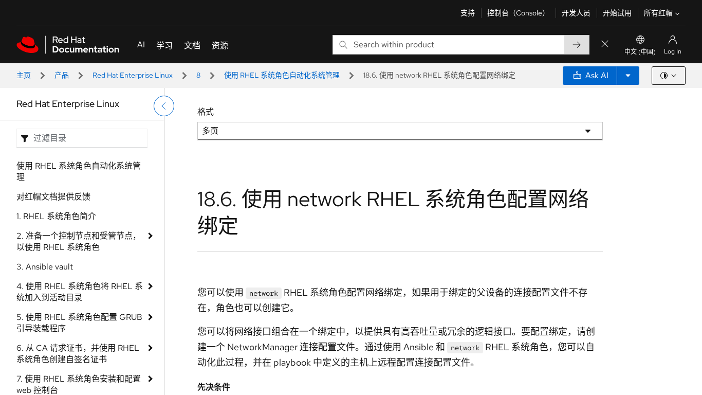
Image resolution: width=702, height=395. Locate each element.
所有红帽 (658, 12)
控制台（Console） (518, 12)
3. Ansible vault (44, 266)
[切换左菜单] (164, 106)
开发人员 (576, 12)
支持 (467, 12)
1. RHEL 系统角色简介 (56, 216)
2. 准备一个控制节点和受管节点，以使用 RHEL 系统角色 (78, 241)
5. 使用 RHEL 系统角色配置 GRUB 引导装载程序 (79, 323)
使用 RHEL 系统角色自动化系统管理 (282, 75)
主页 (23, 75)
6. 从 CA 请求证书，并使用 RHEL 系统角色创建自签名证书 (77, 354)
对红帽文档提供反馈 (53, 196)
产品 (61, 75)
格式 (205, 111)
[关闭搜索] (605, 44)
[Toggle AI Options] (628, 75)
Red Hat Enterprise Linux (133, 75)
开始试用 (617, 12)
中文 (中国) (640, 52)
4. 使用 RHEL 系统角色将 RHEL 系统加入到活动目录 (79, 292)
